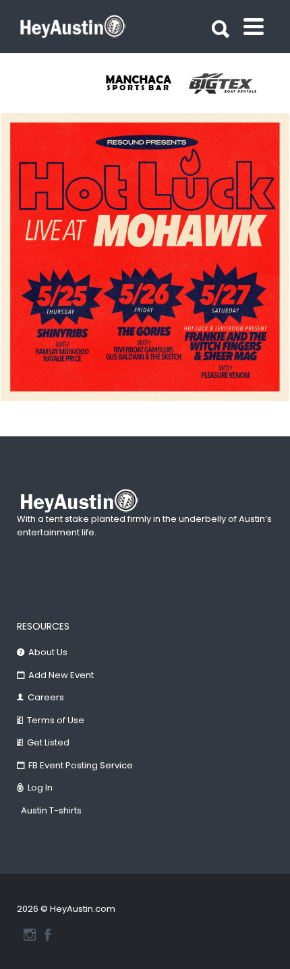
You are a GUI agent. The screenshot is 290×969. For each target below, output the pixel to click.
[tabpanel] (146, 83)
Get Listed (48, 742)
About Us (47, 652)
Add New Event (61, 675)
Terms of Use (55, 720)
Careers (46, 697)
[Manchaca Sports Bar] (146, 83)
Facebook (48, 935)
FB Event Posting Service (80, 765)
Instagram (30, 935)
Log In (40, 787)
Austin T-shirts (51, 810)
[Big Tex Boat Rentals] (231, 83)
